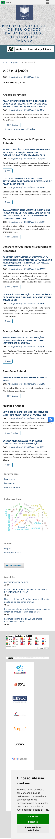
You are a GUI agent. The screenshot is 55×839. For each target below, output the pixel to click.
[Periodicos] (20, 669)
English (7, 548)
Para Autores (9, 483)
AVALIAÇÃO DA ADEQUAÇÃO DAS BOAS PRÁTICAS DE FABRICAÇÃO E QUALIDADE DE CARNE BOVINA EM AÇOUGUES (27, 297)
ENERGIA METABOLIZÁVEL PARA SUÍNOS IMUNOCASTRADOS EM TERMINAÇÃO (22, 442)
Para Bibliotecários (12, 487)
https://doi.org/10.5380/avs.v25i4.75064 (27, 303)
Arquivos (14, 62)
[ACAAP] (20, 714)
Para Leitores (9, 479)
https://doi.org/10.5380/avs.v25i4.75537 (27, 269)
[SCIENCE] (20, 743)
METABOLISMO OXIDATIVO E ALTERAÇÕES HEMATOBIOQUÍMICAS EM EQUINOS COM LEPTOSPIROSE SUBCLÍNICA (23, 340)
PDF (9, 170)
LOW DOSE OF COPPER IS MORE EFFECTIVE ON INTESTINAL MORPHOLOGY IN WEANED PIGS (25, 413)
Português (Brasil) (12, 552)
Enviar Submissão (14, 565)
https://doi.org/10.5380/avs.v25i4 (23, 77)
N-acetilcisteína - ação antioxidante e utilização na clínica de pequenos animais (26, 600)
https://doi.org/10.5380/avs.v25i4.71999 (27, 447)
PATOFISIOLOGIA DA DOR (16, 582)
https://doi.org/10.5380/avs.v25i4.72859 (27, 222)
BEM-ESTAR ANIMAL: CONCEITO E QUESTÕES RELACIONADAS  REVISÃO (25, 590)
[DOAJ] (20, 684)
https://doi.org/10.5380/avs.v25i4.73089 (27, 158)
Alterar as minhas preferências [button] (33, 828)
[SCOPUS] (20, 729)
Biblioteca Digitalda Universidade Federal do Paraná (24, 33)
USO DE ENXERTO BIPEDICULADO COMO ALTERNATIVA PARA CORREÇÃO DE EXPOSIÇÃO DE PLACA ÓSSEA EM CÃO (27, 181)
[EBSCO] (20, 699)
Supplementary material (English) (21, 129)
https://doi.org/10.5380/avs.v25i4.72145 (27, 110)
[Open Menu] (3, 52)
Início (5, 62)
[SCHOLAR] (20, 758)
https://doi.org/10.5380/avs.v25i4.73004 (27, 187)
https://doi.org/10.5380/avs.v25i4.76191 (27, 346)
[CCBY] (27, 657)
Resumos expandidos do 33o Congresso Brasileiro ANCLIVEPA (23, 620)
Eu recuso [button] (33, 822)
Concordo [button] (33, 816)
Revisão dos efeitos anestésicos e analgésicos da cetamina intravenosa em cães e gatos (27, 610)
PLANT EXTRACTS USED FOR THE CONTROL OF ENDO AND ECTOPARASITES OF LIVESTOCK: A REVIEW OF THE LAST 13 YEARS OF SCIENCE (25, 104)
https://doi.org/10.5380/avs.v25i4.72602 (27, 384)
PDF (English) (12, 125)
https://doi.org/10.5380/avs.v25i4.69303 (27, 418)
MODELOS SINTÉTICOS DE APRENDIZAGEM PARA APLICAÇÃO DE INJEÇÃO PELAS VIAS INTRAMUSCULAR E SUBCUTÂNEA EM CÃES (26, 152)
